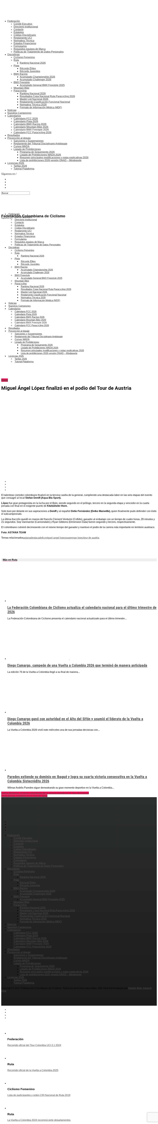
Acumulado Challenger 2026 (35, 79)
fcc (43, 537)
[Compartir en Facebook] (82, 481)
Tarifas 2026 (20, 166)
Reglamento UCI (23, 38)
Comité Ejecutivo (23, 24)
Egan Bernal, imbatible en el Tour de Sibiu (24, 795)
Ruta (16, 60)
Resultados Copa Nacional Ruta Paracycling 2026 (47, 96)
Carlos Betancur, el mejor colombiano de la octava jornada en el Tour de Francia (45, 793)
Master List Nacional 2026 (34, 99)
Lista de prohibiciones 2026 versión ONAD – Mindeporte (50, 160)
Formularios (20, 46)
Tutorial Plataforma (24, 168)
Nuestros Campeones (19, 113)
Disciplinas (13, 54)
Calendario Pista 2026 (26, 121)
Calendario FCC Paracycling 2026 (32, 132)
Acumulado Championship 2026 (37, 76)
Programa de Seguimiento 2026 (37, 152)
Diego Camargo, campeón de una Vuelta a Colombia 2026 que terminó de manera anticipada (77, 665)
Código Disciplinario (25, 35)
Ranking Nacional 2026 (33, 63)
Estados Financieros (25, 43)
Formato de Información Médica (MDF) (41, 107)
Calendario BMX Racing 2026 (30, 124)
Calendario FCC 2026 (26, 118)
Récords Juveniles (30, 71)
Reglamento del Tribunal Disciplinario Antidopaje (40, 143)
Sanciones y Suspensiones (29, 141)
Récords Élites (28, 68)
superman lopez (75, 537)
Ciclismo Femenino (24, 57)
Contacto (18, 29)
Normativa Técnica (24, 40)
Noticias (11, 110)
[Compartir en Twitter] (82, 484)
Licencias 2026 (15, 163)
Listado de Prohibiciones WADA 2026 (40, 154)
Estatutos (19, 32)
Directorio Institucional (26, 26)
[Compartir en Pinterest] (82, 487)
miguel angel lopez (55, 537)
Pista (16, 65)
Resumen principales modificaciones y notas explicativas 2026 (54, 157)
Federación (13, 21)
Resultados (13, 135)
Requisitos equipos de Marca (30, 49)
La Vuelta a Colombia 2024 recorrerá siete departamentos (39, 1120)
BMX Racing (20, 74)
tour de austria (91, 537)
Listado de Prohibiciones (27, 149)
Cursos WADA (21, 146)
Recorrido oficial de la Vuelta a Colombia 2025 (32, 1070)
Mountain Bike (21, 88)
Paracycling (20, 90)
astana (27, 537)
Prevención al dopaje (19, 138)
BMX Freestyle (22, 82)
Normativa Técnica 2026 (33, 104)
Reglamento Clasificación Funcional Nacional (45, 102)
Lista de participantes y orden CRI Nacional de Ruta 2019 (38, 1095)
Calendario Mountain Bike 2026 (31, 127)
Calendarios (14, 115)
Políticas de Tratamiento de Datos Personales (39, 51)
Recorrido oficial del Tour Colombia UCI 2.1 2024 (34, 1045)
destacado (36, 537)
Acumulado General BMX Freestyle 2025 (42, 85)
